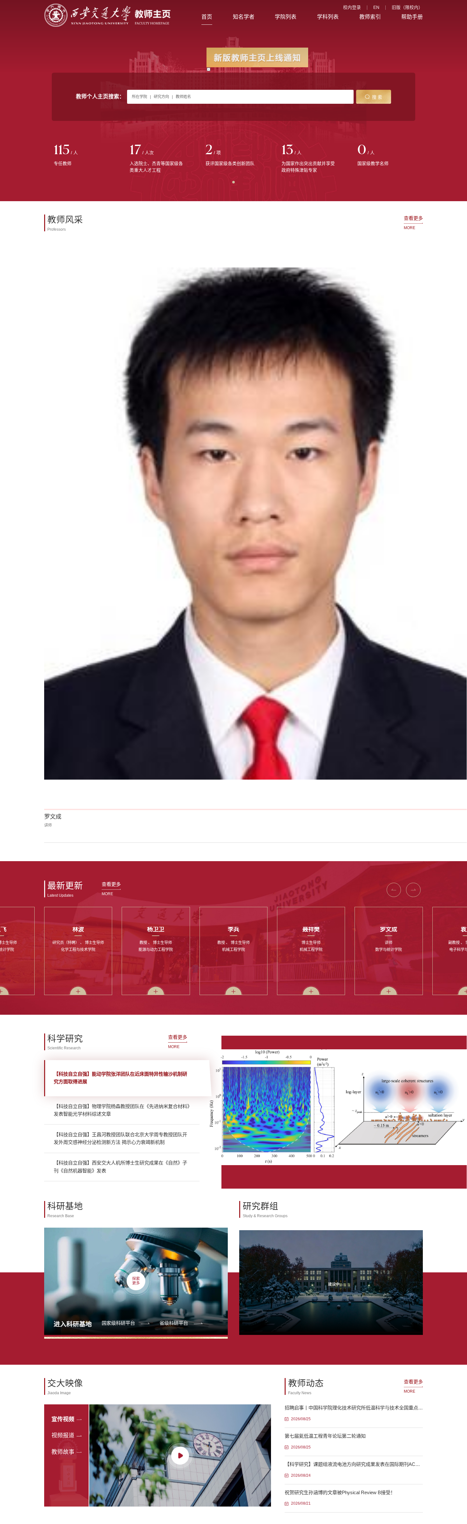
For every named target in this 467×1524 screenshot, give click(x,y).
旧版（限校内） (407, 7)
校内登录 (352, 7)
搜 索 (377, 97)
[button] (57, 355)
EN (376, 7)
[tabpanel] (82, 155)
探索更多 (136, 794)
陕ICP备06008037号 (253, 1143)
